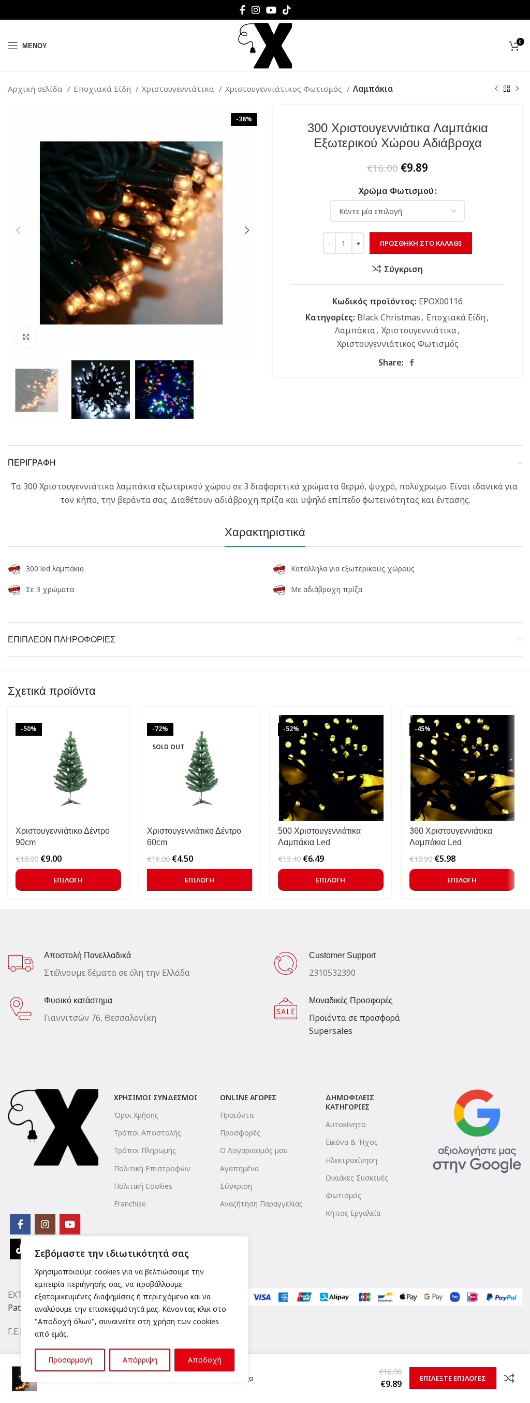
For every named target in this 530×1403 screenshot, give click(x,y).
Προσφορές (240, 1133)
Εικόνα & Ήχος (352, 1142)
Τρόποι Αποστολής (147, 1133)
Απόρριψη (140, 1360)
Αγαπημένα (239, 1168)
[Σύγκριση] (509, 1378)
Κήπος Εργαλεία (353, 1213)
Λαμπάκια (373, 88)
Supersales (330, 1030)
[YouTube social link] (271, 10)
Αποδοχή (205, 1360)
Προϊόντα (237, 1115)
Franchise (130, 1204)
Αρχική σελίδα (36, 88)
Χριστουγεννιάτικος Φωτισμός (284, 88)
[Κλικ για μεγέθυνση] (26, 337)
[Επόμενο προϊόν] (517, 88)
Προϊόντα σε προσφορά (354, 1017)
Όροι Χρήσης (136, 1115)
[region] (134, 1309)
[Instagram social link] (255, 10)
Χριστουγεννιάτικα (179, 88)
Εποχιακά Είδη (103, 88)
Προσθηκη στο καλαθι (421, 243)
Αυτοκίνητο (346, 1124)
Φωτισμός (343, 1195)
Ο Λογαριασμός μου (254, 1150)
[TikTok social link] (286, 10)
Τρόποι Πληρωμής (145, 1150)
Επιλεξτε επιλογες (453, 1378)
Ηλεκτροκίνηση (351, 1160)
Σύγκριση (236, 1186)
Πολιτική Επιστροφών (152, 1168)
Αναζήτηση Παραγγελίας (261, 1204)
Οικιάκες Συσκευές (357, 1178)
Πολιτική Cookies (143, 1186)
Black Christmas (388, 317)
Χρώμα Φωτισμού (396, 191)
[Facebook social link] (242, 10)
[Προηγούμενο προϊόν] (496, 88)
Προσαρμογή (70, 1360)
